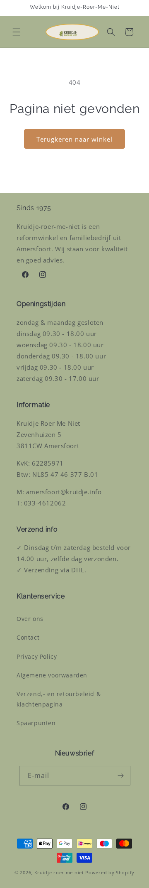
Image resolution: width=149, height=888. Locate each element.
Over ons (30, 619)
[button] (16, 32)
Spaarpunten (36, 723)
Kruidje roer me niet (59, 872)
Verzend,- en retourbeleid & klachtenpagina (59, 699)
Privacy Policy (37, 656)
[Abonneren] (121, 775)
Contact (28, 637)
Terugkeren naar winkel (74, 139)
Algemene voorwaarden (52, 675)
